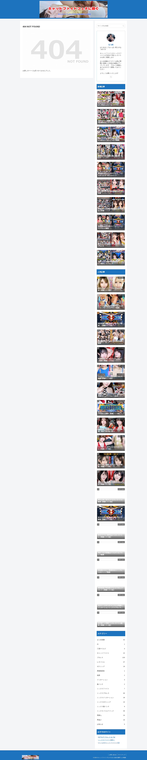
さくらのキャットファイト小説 (109, 743)
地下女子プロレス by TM (106, 737)
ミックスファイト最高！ (106, 740)
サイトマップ (121, 754)
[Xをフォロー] (111, 77)
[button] (123, 26)
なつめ (110, 44)
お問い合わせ (112, 754)
